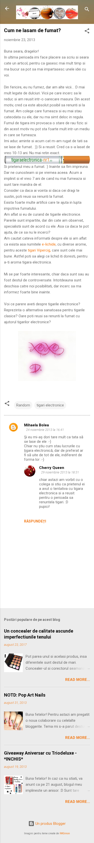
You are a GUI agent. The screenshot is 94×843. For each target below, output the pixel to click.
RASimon (65, 833)
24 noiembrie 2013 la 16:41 (45, 430)
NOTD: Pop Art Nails (24, 695)
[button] (87, 32)
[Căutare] (87, 10)
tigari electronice (50, 405)
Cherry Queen (51, 467)
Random (23, 405)
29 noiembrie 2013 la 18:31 (60, 472)
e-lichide (49, 244)
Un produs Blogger (50, 823)
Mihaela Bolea (36, 425)
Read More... (77, 679)
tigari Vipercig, (39, 250)
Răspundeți (35, 521)
